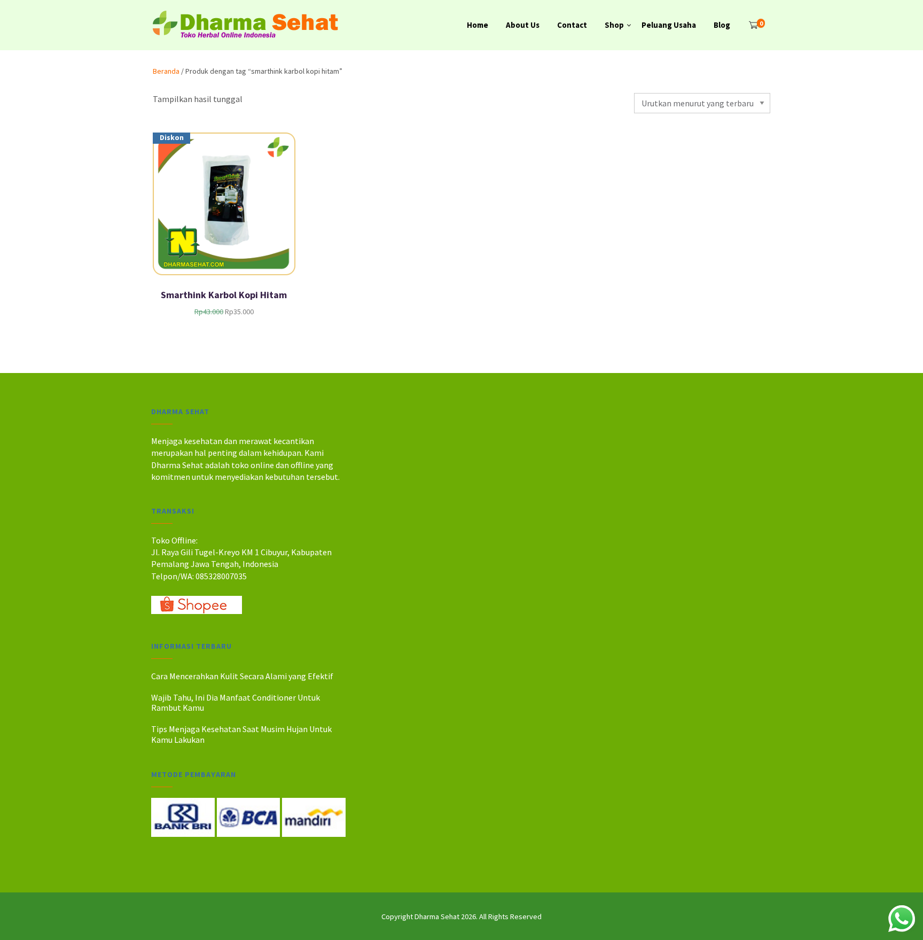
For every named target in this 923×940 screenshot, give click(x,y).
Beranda (166, 71)
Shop (614, 25)
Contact (572, 25)
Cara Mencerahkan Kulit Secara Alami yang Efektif (242, 676)
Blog (722, 25)
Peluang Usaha (669, 25)
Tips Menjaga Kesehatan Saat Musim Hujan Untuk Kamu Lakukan (241, 734)
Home (477, 25)
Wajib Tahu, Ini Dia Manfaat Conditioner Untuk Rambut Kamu (235, 702)
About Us (522, 25)
